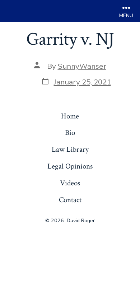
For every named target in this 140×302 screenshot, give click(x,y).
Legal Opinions (70, 166)
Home (70, 116)
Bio (70, 132)
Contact (70, 200)
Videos (70, 183)
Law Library (70, 149)
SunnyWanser (82, 66)
